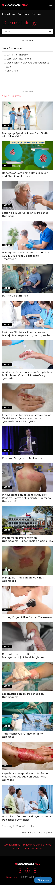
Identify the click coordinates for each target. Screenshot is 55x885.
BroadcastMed (13, 877)
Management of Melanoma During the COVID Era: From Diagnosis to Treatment (26, 255)
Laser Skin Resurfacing (19, 58)
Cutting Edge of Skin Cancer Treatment (27, 617)
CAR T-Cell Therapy (17, 54)
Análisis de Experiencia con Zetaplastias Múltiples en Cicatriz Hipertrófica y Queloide (27, 375)
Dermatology (19, 22)
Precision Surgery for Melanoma (22, 458)
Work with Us (12, 845)
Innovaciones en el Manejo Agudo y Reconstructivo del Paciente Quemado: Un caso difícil (26, 498)
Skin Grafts (12, 70)
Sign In (16, 848)
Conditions (23, 14)
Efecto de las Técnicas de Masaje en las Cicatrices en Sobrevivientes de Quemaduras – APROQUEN (26, 418)
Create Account (33, 848)
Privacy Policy (31, 845)
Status (47, 845)
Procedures (8, 14)
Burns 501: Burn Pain (15, 295)
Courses (36, 14)
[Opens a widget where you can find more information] (43, 880)
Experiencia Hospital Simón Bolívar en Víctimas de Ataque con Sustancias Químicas (26, 776)
